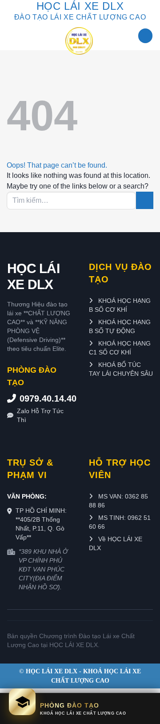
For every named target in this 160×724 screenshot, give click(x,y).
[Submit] (144, 200)
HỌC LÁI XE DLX (33, 276)
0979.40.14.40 (45, 398)
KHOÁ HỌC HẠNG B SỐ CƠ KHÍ (120, 305)
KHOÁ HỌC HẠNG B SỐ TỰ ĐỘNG (120, 326)
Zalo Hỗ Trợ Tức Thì (40, 415)
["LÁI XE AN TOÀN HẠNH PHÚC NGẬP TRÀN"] (78, 40)
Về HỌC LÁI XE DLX (115, 543)
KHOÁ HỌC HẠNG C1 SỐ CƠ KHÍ (120, 348)
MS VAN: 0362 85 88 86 (118, 501)
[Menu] (145, 35)
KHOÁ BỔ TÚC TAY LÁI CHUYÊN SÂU (121, 369)
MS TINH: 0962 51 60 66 (120, 522)
